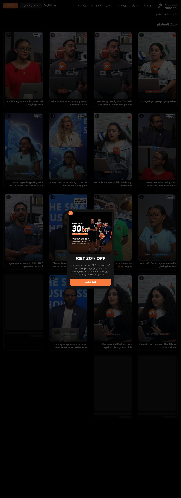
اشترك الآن (90, 282)
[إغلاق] (70, 213)
